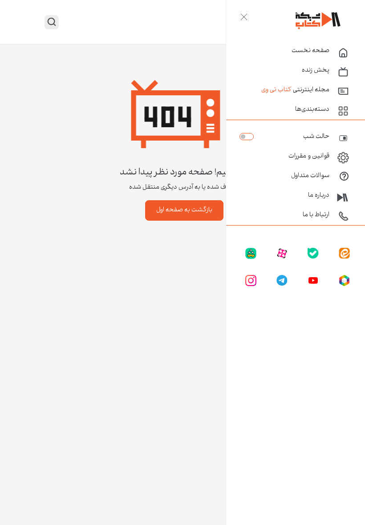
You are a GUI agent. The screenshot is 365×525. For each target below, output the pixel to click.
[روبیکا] (344, 280)
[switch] (246, 136)
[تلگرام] (282, 280)
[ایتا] (344, 253)
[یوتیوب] (313, 280)
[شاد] (251, 253)
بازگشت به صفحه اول (184, 210)
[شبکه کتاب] (318, 20)
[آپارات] (282, 253)
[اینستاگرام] (251, 280)
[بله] (313, 253)
